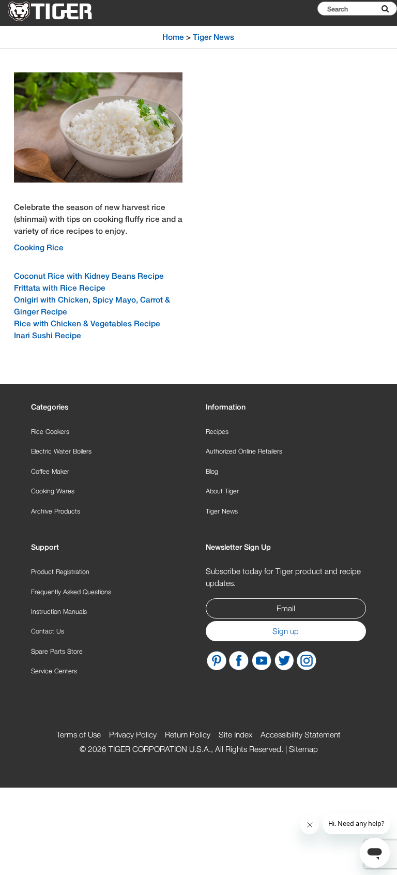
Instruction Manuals (59, 611)
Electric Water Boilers (61, 451)
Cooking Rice (39, 247)
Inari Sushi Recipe (47, 335)
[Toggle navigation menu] (377, 34)
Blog (212, 471)
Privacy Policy (133, 734)
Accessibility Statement (301, 734)
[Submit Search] (384, 8)
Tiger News (222, 511)
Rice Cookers (50, 431)
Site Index (235, 734)
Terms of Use (78, 734)
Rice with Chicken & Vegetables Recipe (87, 323)
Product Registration (60, 572)
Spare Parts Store (57, 651)
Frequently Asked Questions (71, 592)
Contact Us (47, 631)
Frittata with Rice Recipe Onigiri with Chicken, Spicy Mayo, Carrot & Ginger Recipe (92, 299)
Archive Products (55, 511)
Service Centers (54, 671)
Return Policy (187, 734)
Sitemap (303, 748)
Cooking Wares (52, 491)
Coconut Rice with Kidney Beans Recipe (89, 275)
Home (173, 36)
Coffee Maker (50, 471)
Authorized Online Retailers (244, 451)
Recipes (217, 431)
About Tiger (222, 491)
